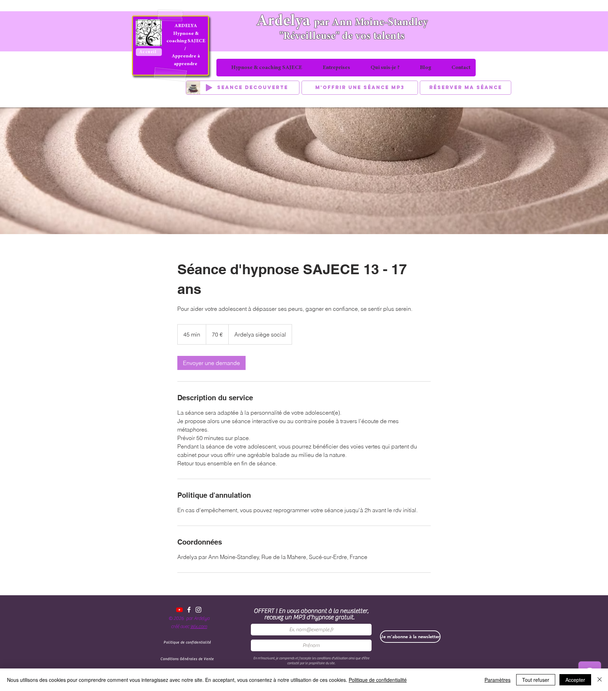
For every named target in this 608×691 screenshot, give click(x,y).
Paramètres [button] (497, 679)
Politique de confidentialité (378, 679)
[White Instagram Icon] (198, 610)
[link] (211, 363)
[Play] (209, 87)
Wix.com (198, 626)
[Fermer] (599, 679)
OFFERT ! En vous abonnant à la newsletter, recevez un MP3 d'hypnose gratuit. (311, 614)
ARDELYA (186, 26)
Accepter (575, 679)
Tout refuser (535, 679)
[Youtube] (179, 610)
